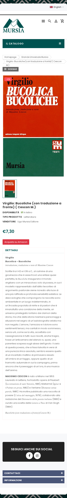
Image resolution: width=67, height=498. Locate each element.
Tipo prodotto (12, 217)
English (58, 7)
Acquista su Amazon (15, 242)
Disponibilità (11, 212)
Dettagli (11, 250)
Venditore (9, 221)
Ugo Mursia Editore (28, 221)
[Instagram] (37, 455)
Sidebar (12, 69)
